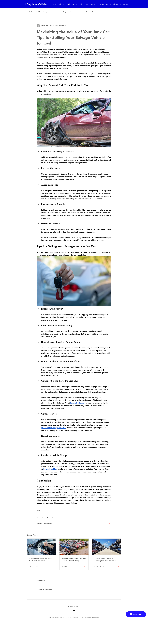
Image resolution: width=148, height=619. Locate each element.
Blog (64, 12)
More (98, 12)
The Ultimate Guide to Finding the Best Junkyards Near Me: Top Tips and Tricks (107, 559)
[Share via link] (52, 517)
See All (119, 535)
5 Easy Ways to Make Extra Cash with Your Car (40, 559)
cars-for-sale (55, 12)
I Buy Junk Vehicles (36, 4)
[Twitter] (74, 611)
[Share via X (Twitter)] (43, 517)
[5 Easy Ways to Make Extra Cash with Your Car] (41, 547)
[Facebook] (71, 611)
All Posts (29, 12)
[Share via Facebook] (38, 517)
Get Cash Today (41, 12)
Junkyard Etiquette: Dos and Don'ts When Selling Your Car (74, 559)
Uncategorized (88, 12)
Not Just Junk (74, 12)
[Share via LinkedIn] (48, 517)
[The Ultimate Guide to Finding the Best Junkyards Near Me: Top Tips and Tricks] (106, 547)
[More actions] (110, 25)
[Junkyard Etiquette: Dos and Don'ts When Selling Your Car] (74, 547)
